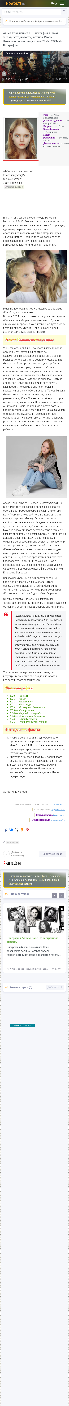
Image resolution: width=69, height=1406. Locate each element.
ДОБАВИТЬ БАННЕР (22, 1025)
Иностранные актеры (43, 969)
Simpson (12, 73)
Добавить (17, 854)
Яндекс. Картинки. (58, 810)
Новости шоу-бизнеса (20, 21)
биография (12, 842)
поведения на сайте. (57, 820)
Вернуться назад (52, 853)
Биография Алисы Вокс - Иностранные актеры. (32, 939)
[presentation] (54, 895)
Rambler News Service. (57, 804)
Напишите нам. (59, 815)
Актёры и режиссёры (45, 21)
